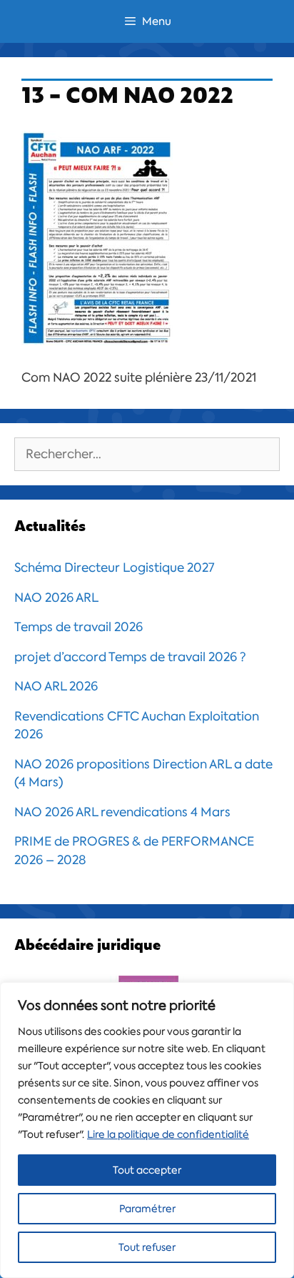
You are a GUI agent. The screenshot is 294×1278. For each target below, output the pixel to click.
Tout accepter (147, 1170)
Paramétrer (147, 1208)
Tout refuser (147, 1247)
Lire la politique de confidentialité (168, 1134)
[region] (147, 1130)
